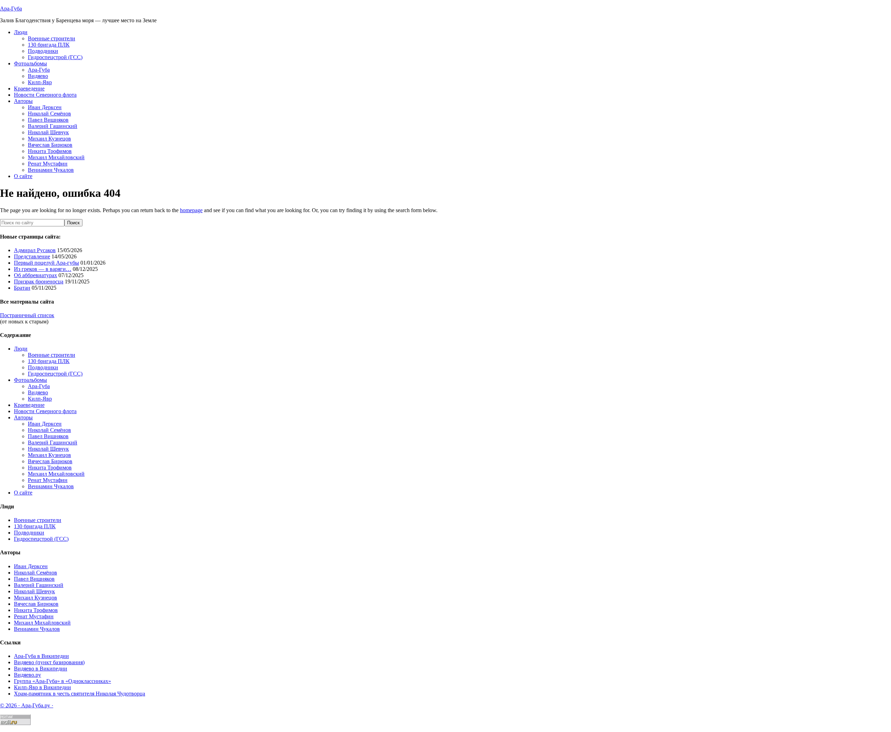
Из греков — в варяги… (42, 269)
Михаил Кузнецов (49, 455)
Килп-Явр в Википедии (42, 687)
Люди (20, 349)
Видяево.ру (27, 675)
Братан (22, 288)
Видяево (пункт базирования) (49, 662)
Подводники (43, 367)
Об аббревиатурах (35, 275)
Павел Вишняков (48, 436)
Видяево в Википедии (40, 668)
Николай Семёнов (49, 430)
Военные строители (51, 355)
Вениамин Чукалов (51, 486)
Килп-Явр (40, 399)
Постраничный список (27, 315)
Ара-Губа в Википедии (41, 656)
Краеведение (29, 405)
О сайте (23, 493)
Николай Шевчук (48, 449)
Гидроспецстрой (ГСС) (55, 374)
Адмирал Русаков (35, 250)
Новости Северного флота (45, 411)
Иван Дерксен (45, 424)
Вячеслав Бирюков (50, 461)
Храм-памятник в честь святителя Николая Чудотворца (79, 694)
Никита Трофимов (50, 467)
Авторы (23, 417)
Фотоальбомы (30, 380)
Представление (32, 256)
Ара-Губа (11, 8)
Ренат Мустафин (48, 480)
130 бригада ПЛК (49, 361)
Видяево (38, 392)
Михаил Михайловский (56, 474)
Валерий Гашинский (52, 442)
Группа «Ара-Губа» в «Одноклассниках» (62, 681)
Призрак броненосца (38, 281)
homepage (191, 210)
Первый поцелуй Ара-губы (46, 263)
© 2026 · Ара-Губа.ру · (26, 705)
